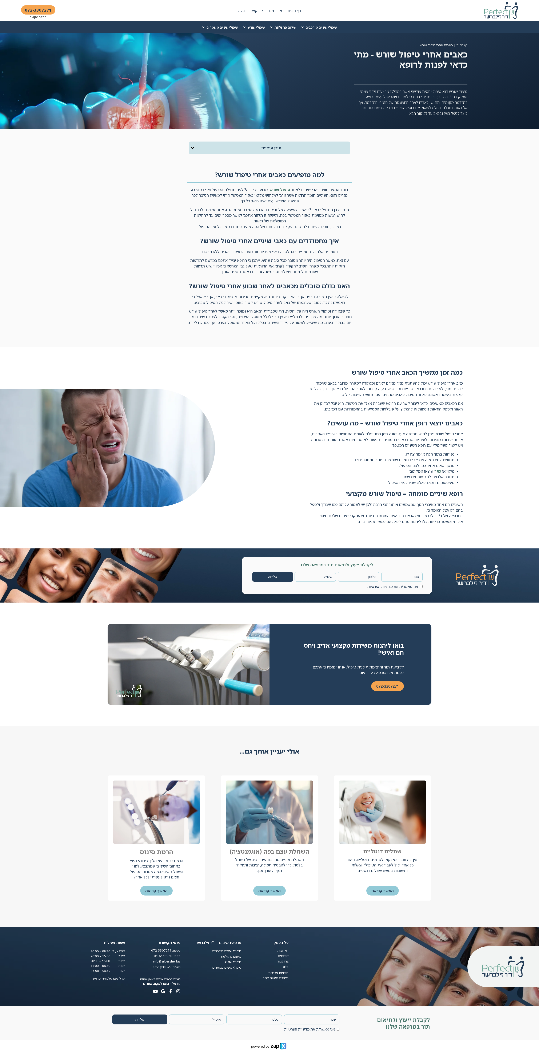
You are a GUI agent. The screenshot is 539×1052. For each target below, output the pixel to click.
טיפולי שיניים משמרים (222, 27)
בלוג (241, 10)
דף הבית (294, 10)
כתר (437, 471)
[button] (192, 148)
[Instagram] (178, 991)
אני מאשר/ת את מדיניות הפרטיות (392, 586)
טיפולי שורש (256, 27)
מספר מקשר (38, 17)
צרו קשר (257, 10)
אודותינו (275, 10)
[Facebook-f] (171, 991)
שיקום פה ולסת (285, 27)
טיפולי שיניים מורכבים (321, 27)
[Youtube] (155, 991)
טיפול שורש (280, 189)
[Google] (163, 991)
